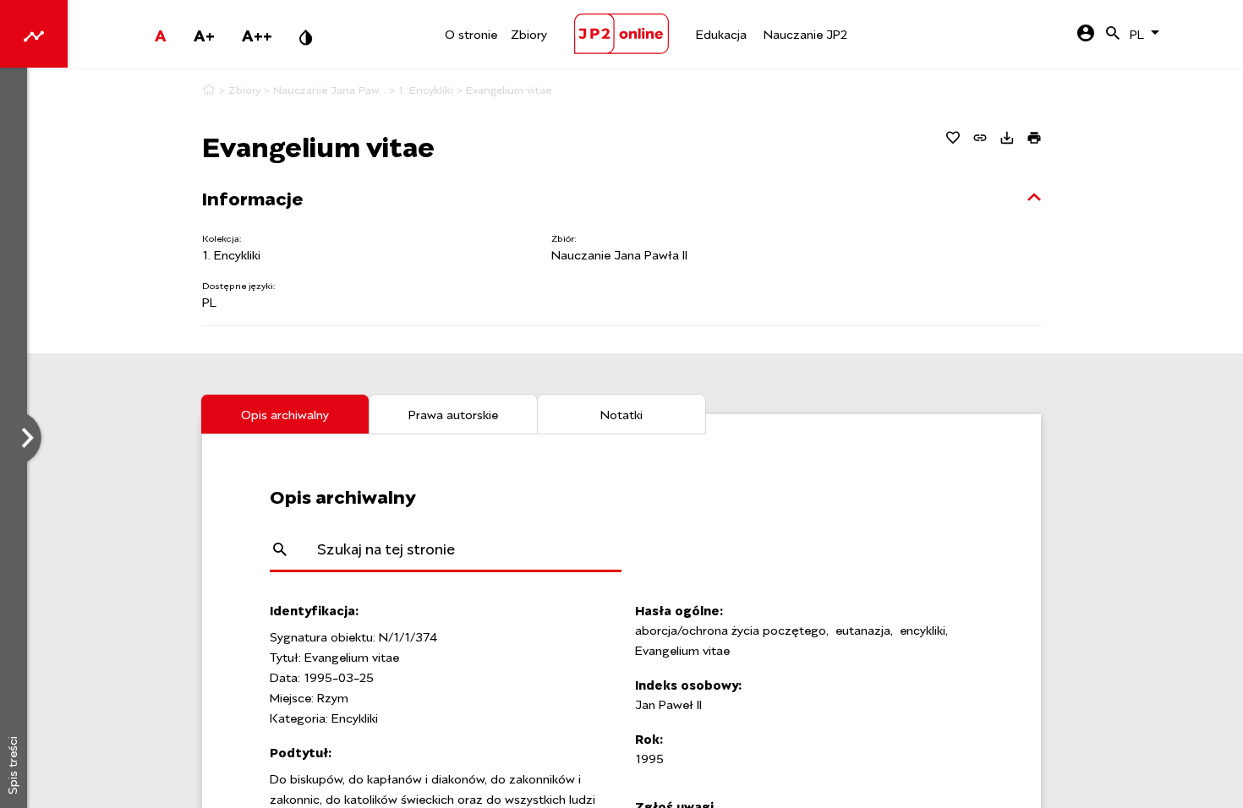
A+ (204, 34)
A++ (257, 34)
